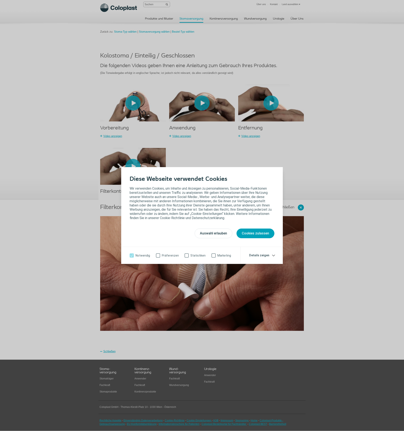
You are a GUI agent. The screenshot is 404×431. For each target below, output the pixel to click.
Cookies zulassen (255, 233)
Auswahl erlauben (213, 233)
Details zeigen (259, 255)
